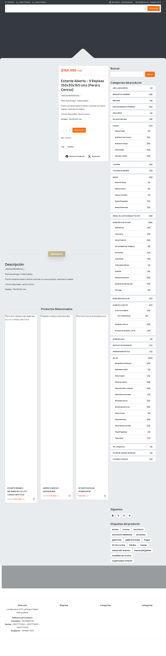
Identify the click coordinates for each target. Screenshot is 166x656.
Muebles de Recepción (124, 284)
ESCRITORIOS (120, 240)
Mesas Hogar (120, 131)
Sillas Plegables (121, 432)
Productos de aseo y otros (125, 331)
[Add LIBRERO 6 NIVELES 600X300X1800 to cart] (69, 496)
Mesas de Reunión (122, 278)
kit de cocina (118, 545)
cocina (126, 529)
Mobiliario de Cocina (123, 137)
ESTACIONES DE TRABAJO (125, 246)
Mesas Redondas (121, 207)
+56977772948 (24, 2)
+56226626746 (127, 2)
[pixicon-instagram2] (158, 647)
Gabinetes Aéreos (122, 265)
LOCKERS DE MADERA (121, 171)
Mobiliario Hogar (121, 143)
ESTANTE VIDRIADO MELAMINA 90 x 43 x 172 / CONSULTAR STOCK (17, 491)
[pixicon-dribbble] (163, 647)
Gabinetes (119, 259)
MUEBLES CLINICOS (120, 305)
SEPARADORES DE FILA (121, 351)
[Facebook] (112, 515)
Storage (118, 290)
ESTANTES (69, 39)
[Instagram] (124, 515)
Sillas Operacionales (123, 426)
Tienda (36, 39)
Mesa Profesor (120, 182)
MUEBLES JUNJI (118, 339)
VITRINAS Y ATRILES (120, 459)
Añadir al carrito (79, 130)
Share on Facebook (76, 156)
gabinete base (132, 539)
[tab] (56, 254)
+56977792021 (40, 2)
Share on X (96, 156)
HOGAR (115, 126)
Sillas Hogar (119, 150)
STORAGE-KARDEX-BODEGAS (124, 453)
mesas (143, 545)
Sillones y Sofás (121, 156)
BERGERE (116, 100)
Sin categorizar (119, 447)
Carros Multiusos (123, 316)
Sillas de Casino (121, 382)
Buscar (115, 68)
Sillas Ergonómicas (122, 407)
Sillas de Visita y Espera (124, 388)
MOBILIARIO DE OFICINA (51, 39)
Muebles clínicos (121, 324)
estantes (71, 147)
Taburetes (119, 438)
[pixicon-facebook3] (147, 647)
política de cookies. (102, 653)
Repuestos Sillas (121, 369)
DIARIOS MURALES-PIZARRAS (124, 107)
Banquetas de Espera (123, 363)
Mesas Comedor (121, 195)
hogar (147, 539)
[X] (118, 515)
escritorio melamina (122, 534)
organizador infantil (122, 560)
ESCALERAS (117, 113)
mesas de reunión (121, 550)
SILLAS (115, 358)
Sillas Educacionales (123, 394)
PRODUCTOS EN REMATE (122, 345)
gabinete (116, 539)
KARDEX (118, 271)
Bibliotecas (119, 228)
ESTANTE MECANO (120, 119)
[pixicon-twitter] (153, 647)
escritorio (138, 529)
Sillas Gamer (120, 413)
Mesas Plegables (121, 201)
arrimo (115, 529)
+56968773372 (155, 2)
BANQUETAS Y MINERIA (121, 94)
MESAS (115, 177)
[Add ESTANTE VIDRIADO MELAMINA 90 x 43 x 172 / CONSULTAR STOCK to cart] (34, 499)
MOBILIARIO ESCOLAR (121, 298)
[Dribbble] (129, 515)
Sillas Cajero (120, 376)
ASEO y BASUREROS (120, 88)
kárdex (132, 545)
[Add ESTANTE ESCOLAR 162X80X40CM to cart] (105, 496)
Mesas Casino (120, 189)
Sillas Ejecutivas (121, 401)
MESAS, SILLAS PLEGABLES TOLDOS (126, 216)
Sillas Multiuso (120, 419)
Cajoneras (119, 234)
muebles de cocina (121, 555)
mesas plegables (142, 550)
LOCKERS (116, 164)
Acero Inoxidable (121, 310)
